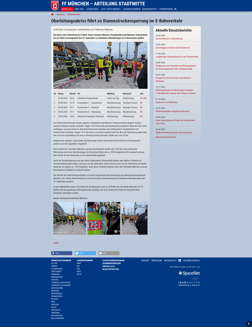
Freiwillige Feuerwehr (61, 260)
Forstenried (56, 271)
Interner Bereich (191, 260)
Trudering (55, 313)
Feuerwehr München (111, 263)
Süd (78, 269)
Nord (79, 263)
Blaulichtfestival (110, 269)
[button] (67, 9)
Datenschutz (170, 260)
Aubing (54, 266)
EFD (141, 98)
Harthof (54, 280)
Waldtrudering (57, 318)
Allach (54, 263)
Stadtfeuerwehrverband (113, 260)
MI (145, 98)
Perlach (54, 299)
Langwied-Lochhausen (60, 282)
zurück (56, 243)
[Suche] (175, 9)
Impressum (156, 260)
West (79, 271)
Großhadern (56, 277)
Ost (78, 266)
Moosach (55, 291)
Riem (53, 302)
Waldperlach (57, 315)
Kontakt (145, 260)
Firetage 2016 (108, 266)
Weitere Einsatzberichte (166, 137)
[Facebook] (179, 260)
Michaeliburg (57, 288)
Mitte (79, 274)
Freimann (55, 274)
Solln (53, 307)
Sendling (55, 304)
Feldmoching (56, 269)
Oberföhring (56, 293)
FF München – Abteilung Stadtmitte (103, 4)
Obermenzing (56, 296)
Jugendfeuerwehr (85, 260)
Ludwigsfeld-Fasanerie (61, 285)
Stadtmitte (56, 310)
